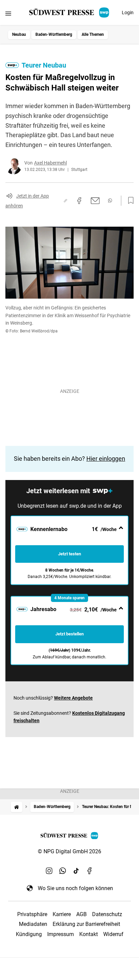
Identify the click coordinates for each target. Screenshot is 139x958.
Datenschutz (107, 914)
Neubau (19, 34)
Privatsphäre (32, 914)
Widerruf (113, 934)
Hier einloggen (105, 458)
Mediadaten (33, 924)
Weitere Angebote (73, 698)
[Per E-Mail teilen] (95, 200)
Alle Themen (93, 34)
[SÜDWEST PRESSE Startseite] (70, 12)
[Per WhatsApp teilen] (110, 200)
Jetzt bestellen (69, 633)
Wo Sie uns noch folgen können (75, 888)
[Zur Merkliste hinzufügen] (129, 200)
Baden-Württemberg (53, 34)
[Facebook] (89, 870)
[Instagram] (49, 870)
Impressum (60, 934)
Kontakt (88, 934)
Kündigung (29, 934)
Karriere (62, 914)
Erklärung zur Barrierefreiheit (86, 924)
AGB (81, 914)
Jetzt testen (69, 553)
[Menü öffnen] (8, 13)
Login (128, 12)
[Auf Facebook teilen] (79, 200)
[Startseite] (16, 807)
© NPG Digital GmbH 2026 (69, 851)
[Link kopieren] (65, 200)
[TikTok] (76, 870)
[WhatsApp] (62, 870)
